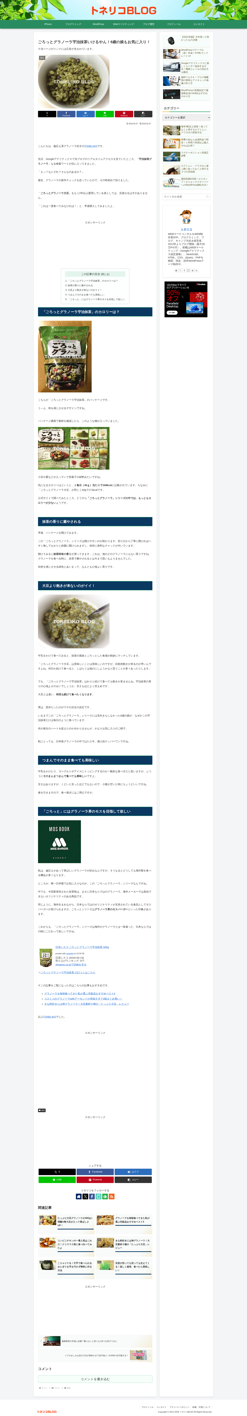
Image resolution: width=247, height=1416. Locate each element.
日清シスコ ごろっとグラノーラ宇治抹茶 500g (82, 947)
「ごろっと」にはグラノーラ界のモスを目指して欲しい (96, 299)
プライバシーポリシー (180, 1407)
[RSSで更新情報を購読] (111, 1196)
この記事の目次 (90, 274)
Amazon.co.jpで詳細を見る (70, 964)
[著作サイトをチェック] (79, 1196)
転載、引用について (202, 1407)
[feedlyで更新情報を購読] (105, 1196)
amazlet (69, 953)
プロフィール (148, 1407)
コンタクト (162, 1407)
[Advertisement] (95, 133)
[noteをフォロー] (98, 1196)
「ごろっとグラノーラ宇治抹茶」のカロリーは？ (93, 280)
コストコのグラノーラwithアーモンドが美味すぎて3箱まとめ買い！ (83, 998)
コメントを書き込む (95, 1379)
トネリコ (186, 229)
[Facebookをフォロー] (92, 1196)
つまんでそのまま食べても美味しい (86, 294)
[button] (143, 114)
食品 (43, 1110)
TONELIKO (90, 146)
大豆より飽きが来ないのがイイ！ (85, 290)
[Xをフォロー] (85, 1196)
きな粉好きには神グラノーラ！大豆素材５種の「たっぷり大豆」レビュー (86, 1003)
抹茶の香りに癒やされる (80, 285)
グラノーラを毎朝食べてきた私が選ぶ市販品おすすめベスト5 (79, 993)
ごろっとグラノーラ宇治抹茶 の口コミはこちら (68, 972)
